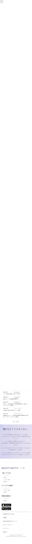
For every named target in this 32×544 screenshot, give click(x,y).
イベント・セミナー (17, 408)
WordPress (10, 536)
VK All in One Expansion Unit (22, 536)
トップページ (6, 475)
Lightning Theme (16, 536)
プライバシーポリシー (7, 524)
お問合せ (5, 481)
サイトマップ (6, 528)
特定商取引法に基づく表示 (8, 514)
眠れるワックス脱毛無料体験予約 (10, 399)
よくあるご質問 (6, 479)
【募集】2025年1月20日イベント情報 (11, 410)
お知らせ (5, 477)
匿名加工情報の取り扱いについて (10, 521)
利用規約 (5, 517)
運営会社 (5, 532)
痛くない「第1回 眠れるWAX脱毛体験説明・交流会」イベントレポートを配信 (15, 404)
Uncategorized (16, 392)
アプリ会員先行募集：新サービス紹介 (11, 394)
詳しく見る (16, 421)
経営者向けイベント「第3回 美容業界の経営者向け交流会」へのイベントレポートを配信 (15, 416)
